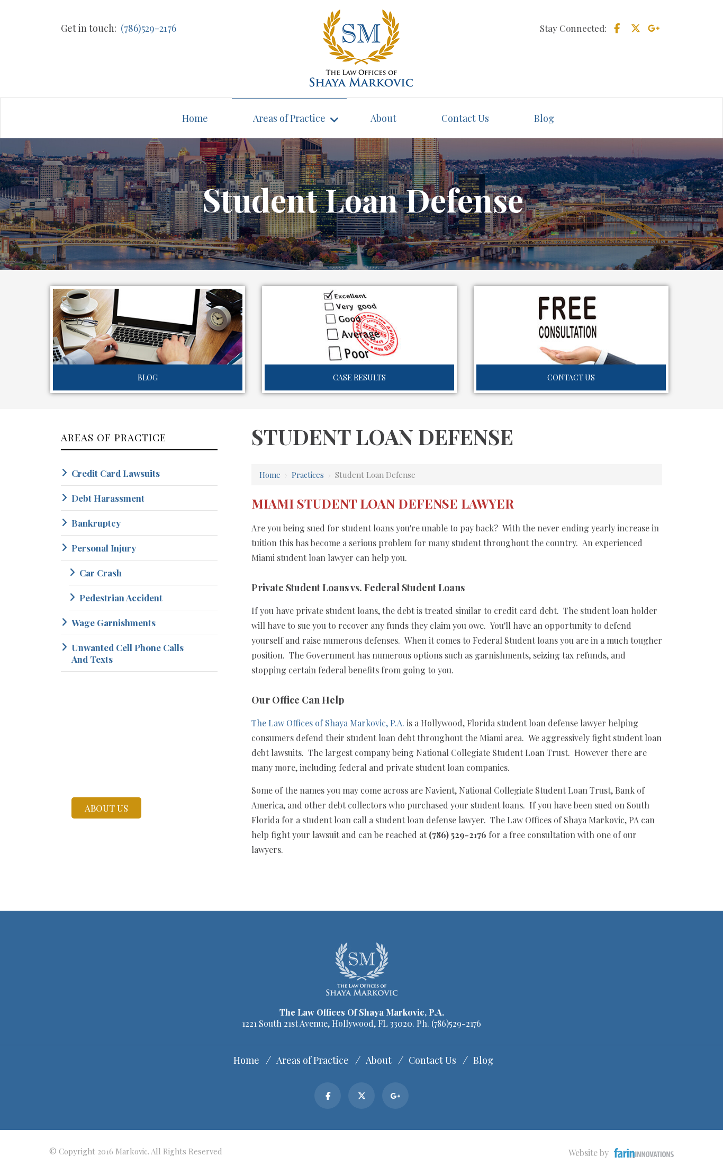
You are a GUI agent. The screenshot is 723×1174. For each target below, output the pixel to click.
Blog (148, 377)
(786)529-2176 (148, 28)
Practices (308, 474)
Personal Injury (103, 548)
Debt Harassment (107, 498)
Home (270, 474)
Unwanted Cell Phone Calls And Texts (127, 653)
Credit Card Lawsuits (115, 473)
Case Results (359, 377)
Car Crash (100, 573)
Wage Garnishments (113, 622)
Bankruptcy (96, 523)
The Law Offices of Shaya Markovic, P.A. (327, 722)
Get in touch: (88, 28)
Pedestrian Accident (120, 597)
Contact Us (571, 377)
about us (106, 808)
